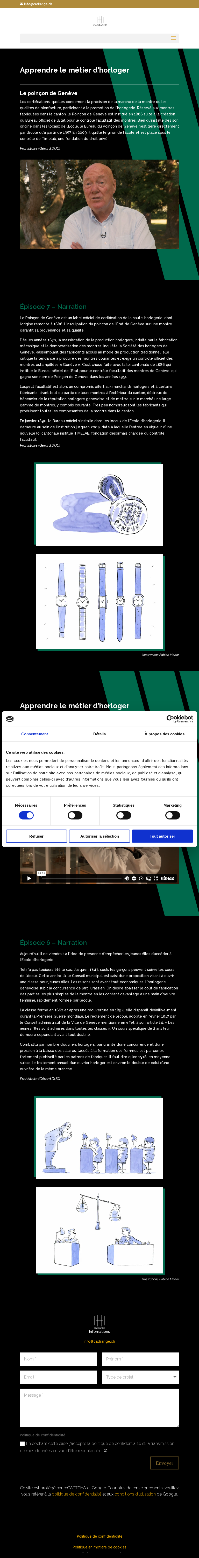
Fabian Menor (169, 655)
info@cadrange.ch (99, 1341)
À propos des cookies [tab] (164, 734)
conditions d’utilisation (135, 1494)
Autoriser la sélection (99, 836)
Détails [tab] (99, 734)
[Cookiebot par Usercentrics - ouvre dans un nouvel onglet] (170, 719)
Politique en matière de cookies (99, 1547)
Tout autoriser (162, 836)
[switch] (75, 815)
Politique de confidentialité (99, 1536)
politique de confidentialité (76, 1494)
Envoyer (164, 1463)
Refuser (36, 836)
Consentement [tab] (34, 734)
